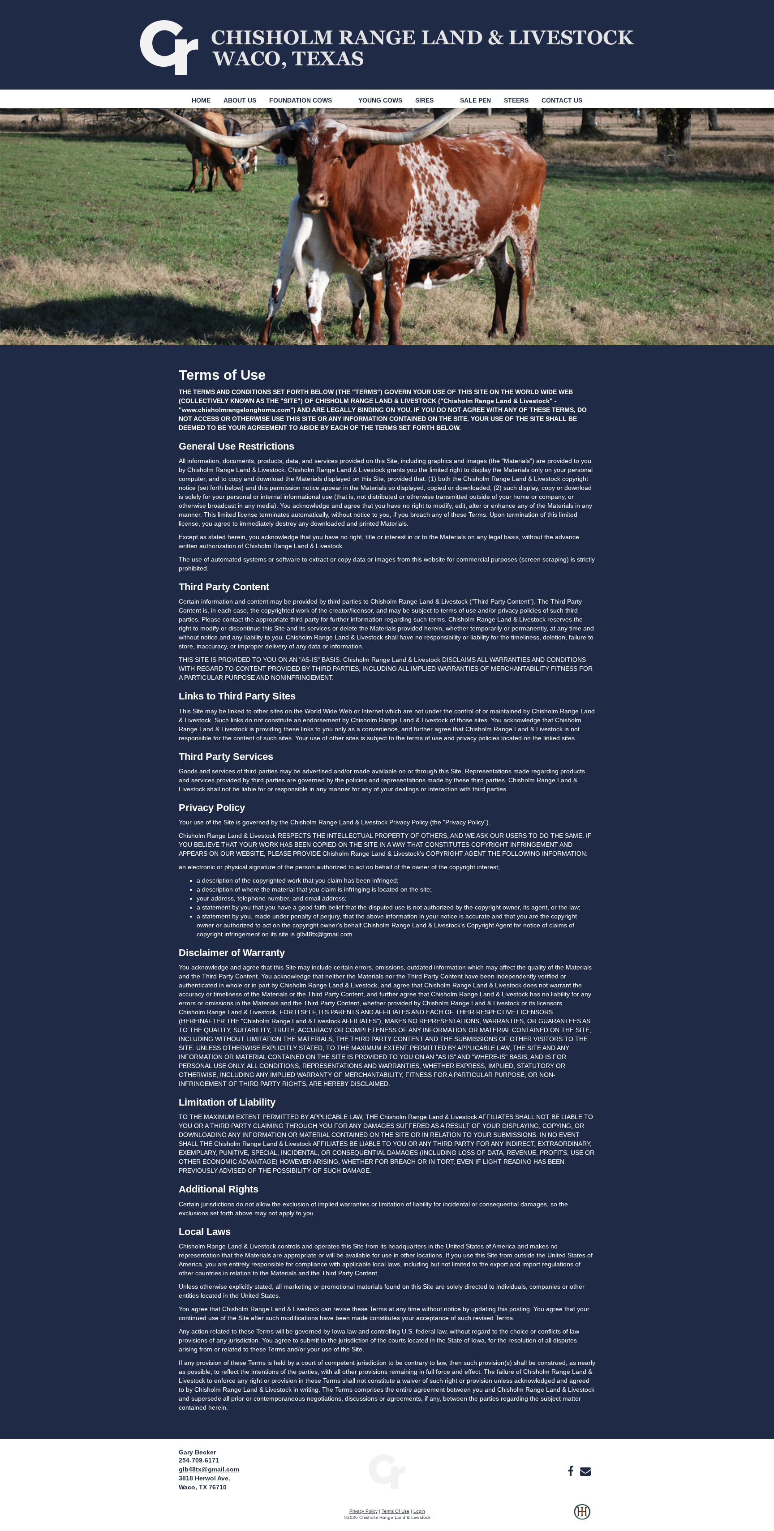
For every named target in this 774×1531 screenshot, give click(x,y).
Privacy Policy (363, 1511)
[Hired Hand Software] (582, 1517)
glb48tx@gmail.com (209, 1469)
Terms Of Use (395, 1511)
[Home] (387, 1471)
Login (419, 1511)
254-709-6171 (199, 1460)
